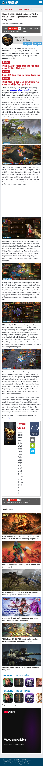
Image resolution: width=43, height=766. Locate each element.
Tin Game (8, 10)
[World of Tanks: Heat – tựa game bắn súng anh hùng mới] (21, 655)
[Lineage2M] (19, 682)
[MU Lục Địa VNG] (29, 682)
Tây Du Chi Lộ (21, 37)
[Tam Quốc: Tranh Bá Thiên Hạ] (8, 682)
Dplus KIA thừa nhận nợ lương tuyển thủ (21, 75)
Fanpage (37, 43)
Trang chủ (27, 43)
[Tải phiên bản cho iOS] (32, 440)
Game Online (23, 10)
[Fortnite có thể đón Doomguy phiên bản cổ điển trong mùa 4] (21, 552)
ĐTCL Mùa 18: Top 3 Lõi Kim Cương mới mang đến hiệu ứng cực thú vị (20, 83)
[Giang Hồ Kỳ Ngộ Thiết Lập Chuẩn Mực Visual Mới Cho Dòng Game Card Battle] (21, 607)
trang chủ (34, 434)
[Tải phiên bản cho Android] (32, 445)
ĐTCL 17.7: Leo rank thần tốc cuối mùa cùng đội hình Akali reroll (20, 67)
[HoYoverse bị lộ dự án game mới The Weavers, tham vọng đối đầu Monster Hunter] (21, 580)
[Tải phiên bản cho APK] (32, 451)
